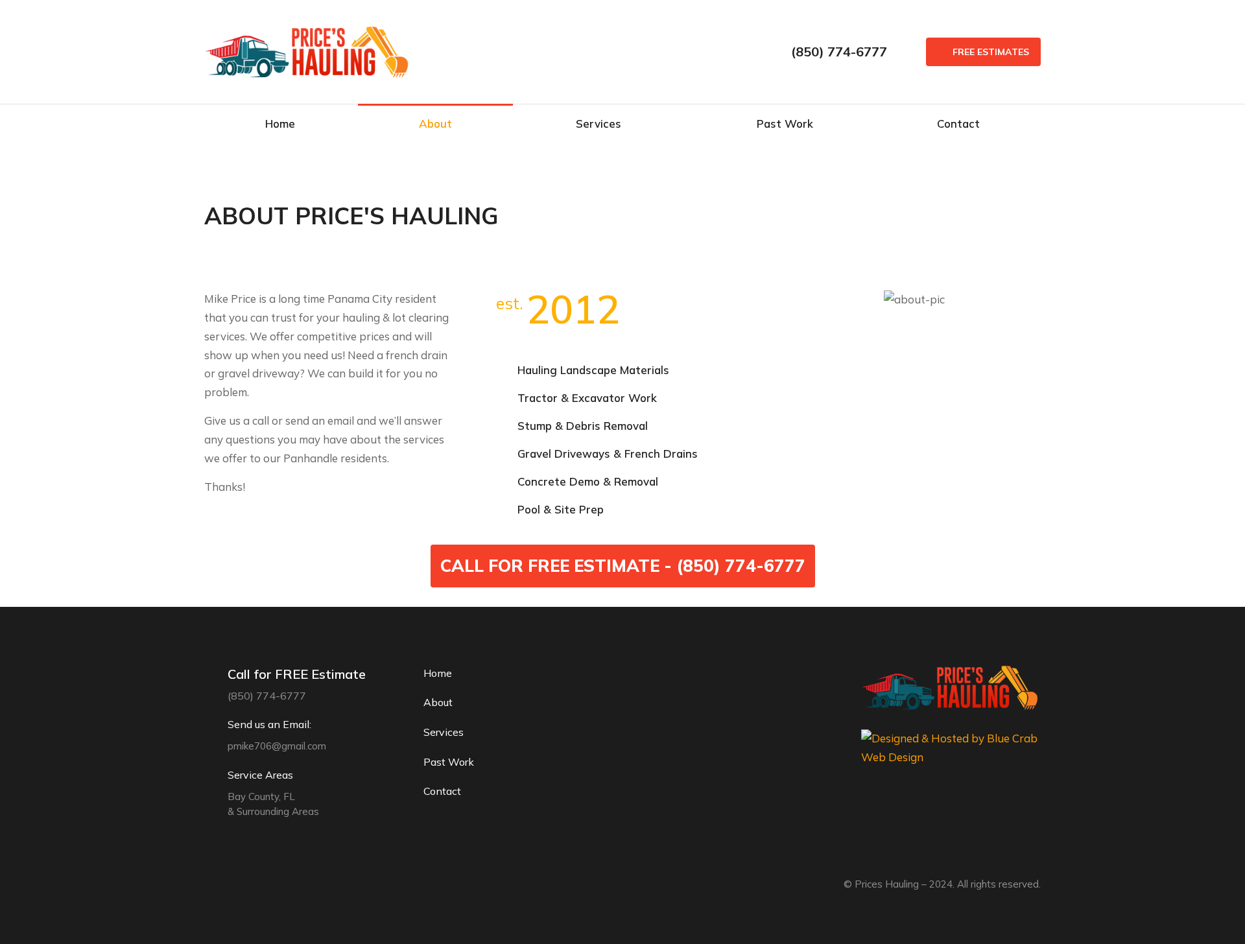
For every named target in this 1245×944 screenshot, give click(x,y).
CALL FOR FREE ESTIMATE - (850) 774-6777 (622, 565)
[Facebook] (210, 885)
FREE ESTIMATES (991, 52)
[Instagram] (239, 885)
